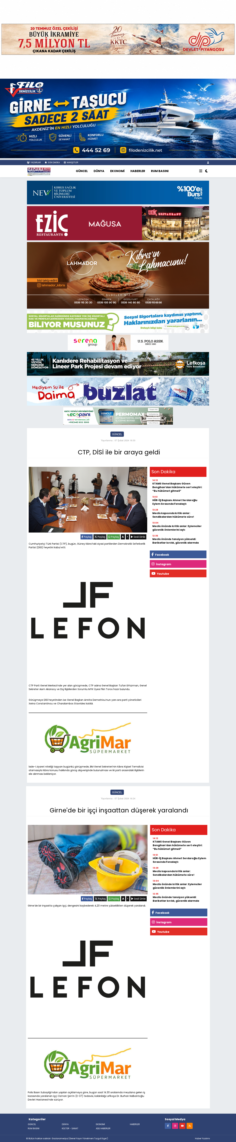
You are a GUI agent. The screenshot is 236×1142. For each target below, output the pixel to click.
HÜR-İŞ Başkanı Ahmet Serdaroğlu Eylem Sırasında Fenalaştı (174, 502)
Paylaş (87, 537)
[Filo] (118, 118)
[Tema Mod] (206, 171)
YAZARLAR (35, 162)
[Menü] (200, 171)
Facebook (162, 555)
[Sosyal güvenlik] (118, 321)
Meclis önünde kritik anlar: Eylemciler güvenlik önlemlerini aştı (177, 527)
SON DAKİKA (53, 162)
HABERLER (137, 171)
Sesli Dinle (139, 537)
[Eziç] (118, 223)
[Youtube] (182, 1125)
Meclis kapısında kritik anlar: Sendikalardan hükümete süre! (173, 515)
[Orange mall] (118, 342)
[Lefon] (88, 611)
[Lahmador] (118, 275)
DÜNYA (99, 171)
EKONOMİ (117, 171)
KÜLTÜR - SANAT (70, 1128)
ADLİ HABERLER (103, 1128)
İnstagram (163, 564)
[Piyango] (118, 39)
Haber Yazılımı (202, 1138)
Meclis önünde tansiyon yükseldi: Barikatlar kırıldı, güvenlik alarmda (175, 540)
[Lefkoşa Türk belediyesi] (118, 363)
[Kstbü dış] (118, 192)
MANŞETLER (72, 162)
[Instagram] (175, 1125)
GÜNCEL (82, 171)
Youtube (162, 574)
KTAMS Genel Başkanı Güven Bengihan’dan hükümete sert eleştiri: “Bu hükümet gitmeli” (177, 487)
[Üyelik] (208, 162)
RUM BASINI (160, 171)
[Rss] (190, 1125)
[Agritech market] (88, 737)
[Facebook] (168, 1125)
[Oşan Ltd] (118, 415)
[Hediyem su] (118, 391)
